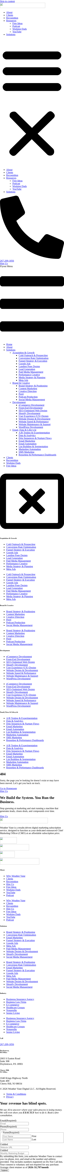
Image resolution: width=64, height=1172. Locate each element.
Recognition (12, 18)
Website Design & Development (34, 419)
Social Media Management (32, 399)
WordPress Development (31, 427)
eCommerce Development (31, 405)
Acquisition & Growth (23, 352)
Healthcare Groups (15, 1007)
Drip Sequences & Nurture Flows (35, 438)
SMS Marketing (26, 452)
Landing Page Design (29, 366)
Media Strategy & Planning (32, 377)
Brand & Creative (21, 383)
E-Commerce (12, 1004)
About (9, 12)
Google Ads (24, 363)
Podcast (16, 26)
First (34, 1136)
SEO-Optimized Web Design (33, 410)
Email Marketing (27, 441)
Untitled (4, 1144)
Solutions (10, 34)
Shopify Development (29, 413)
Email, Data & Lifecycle (24, 430)
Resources (11, 20)
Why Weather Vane (15, 876)
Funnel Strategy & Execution (33, 361)
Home (9, 344)
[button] (32, 102)
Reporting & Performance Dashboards (37, 454)
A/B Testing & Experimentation (34, 432)
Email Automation (28, 443)
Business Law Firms (16, 1002)
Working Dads (19, 29)
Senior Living (13, 1013)
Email (8, 1120)
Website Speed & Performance (34, 421)
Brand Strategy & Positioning (33, 385)
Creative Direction (28, 391)
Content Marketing (28, 388)
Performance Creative (29, 374)
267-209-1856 (7, 1044)
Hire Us (10, 884)
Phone (8, 1126)
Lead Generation (27, 369)
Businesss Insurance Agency (20, 999)
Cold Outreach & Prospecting (33, 355)
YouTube (16, 31)
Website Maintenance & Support (34, 424)
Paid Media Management (31, 372)
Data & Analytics (27, 435)
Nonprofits (11, 1010)
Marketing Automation (30, 449)
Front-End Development (31, 408)
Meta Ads (23, 380)
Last (34, 1139)
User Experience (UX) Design (33, 416)
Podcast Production (28, 396)
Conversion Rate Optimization (33, 358)
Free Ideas (17, 23)
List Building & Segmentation (33, 446)
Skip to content (7, 1)
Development (19, 402)
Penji (21, 394)
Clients (9, 15)
